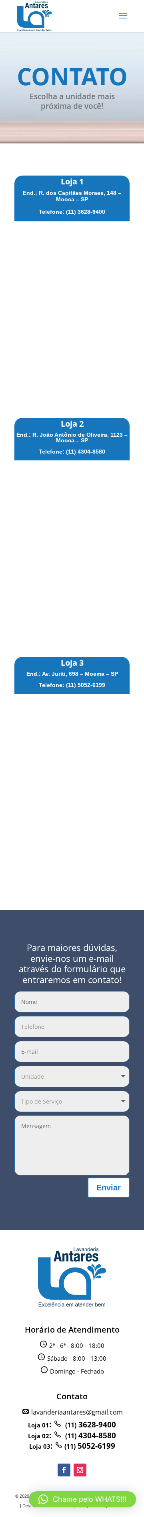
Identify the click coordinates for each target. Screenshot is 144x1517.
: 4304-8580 (72, 1435)
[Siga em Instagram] (80, 1470)
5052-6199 (89, 1446)
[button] (82, 1499)
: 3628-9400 (72, 1424)
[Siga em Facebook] (64, 1470)
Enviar (108, 1187)
